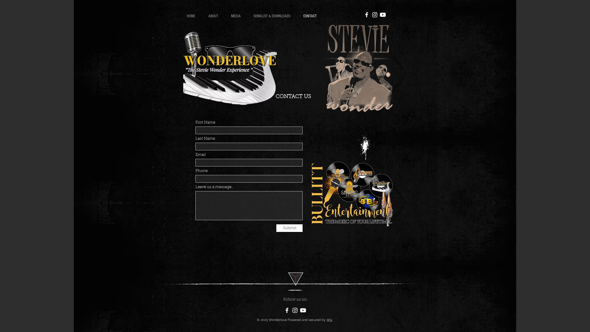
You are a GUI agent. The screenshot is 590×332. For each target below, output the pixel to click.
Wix (329, 320)
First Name (205, 123)
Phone (201, 171)
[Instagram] (374, 14)
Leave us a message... (214, 187)
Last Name (205, 139)
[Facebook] (366, 14)
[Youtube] (382, 14)
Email (200, 155)
